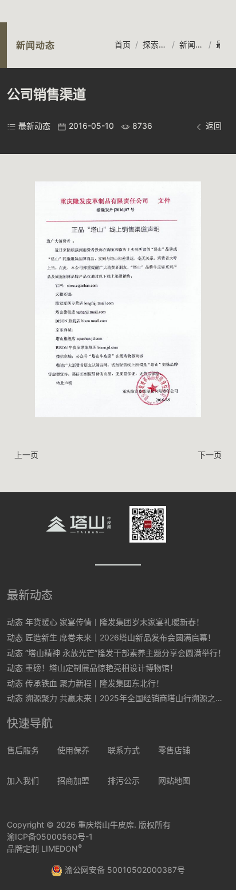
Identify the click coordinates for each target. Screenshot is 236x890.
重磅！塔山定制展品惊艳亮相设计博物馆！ (101, 668)
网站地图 (174, 780)
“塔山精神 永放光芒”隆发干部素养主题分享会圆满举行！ (125, 653)
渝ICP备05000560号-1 (50, 836)
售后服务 (23, 750)
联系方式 (124, 750)
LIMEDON (61, 848)
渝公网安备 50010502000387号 (123, 870)
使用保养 (73, 750)
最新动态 (34, 125)
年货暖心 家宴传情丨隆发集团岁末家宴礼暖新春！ (114, 622)
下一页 (210, 455)
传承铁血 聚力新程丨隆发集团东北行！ (94, 683)
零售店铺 (174, 750)
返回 (212, 125)
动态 (15, 622)
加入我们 (23, 780)
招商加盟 (73, 780)
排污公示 (124, 780)
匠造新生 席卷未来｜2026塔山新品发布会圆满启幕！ (120, 637)
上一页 (26, 455)
